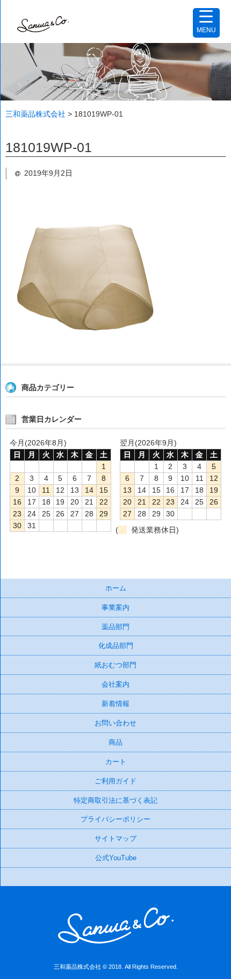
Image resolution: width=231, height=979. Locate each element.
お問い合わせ (115, 723)
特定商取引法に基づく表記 (115, 800)
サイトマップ (115, 838)
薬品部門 (115, 627)
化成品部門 (115, 646)
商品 (115, 742)
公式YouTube (115, 858)
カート (115, 762)
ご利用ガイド (115, 781)
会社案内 (115, 684)
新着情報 (115, 704)
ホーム (115, 588)
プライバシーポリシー (115, 819)
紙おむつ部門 (115, 665)
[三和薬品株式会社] (43, 21)
